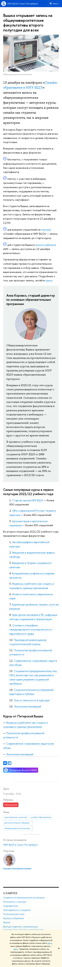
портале (46, 229)
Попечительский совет (13, 914)
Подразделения (10, 905)
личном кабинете (45, 245)
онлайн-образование (41, 817)
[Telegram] (9, 763)
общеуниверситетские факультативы (18, 828)
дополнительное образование (18, 822)
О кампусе (10, 893)
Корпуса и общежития (13, 918)
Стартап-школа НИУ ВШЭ (27, 500)
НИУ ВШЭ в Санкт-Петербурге (22, 3)
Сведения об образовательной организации (24, 897)
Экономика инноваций (27, 706)
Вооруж (16, 573)
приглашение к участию (15, 817)
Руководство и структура (14, 901)
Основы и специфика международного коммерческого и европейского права (30, 629)
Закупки (6, 922)
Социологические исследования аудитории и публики (31, 692)
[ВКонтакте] (5, 763)
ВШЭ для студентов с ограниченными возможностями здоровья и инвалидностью (23, 928)
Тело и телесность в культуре (32, 700)
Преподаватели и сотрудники (17, 910)
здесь (49, 943)
